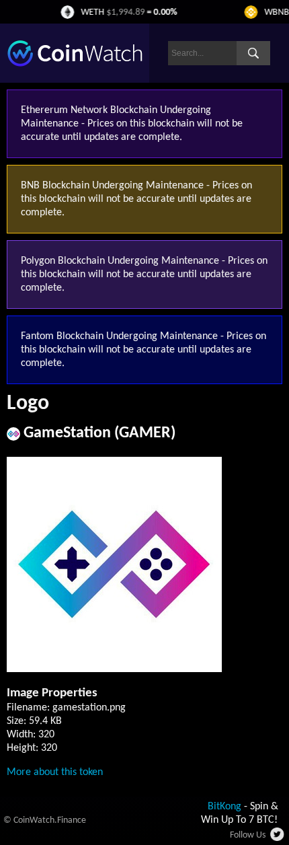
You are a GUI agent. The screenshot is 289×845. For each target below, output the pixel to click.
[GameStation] (13, 438)
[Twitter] (278, 838)
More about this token (55, 772)
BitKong (224, 806)
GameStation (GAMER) (99, 433)
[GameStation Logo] (114, 669)
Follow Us (247, 835)
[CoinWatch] (74, 64)
